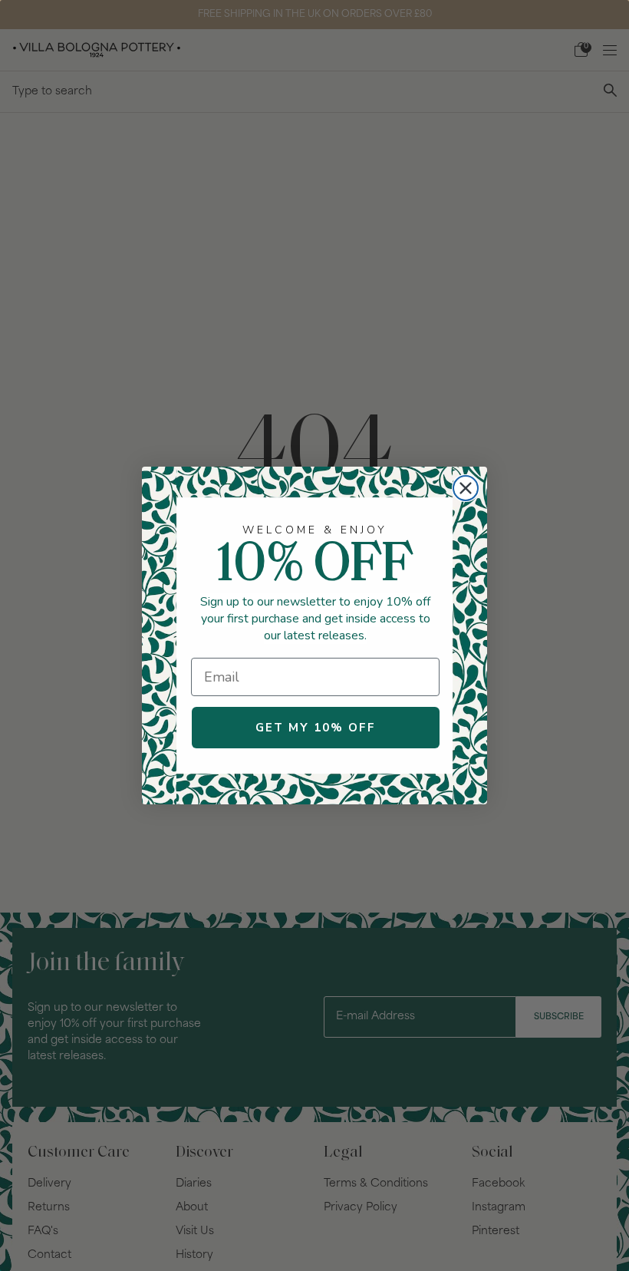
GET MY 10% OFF (315, 727)
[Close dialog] (465, 488)
